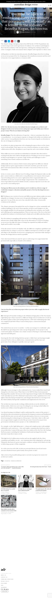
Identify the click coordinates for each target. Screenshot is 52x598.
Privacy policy (5, 581)
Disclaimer (4, 583)
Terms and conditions (7, 579)
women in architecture (16, 460)
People (29, 10)
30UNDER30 (4, 587)
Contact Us (4, 577)
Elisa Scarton (21, 492)
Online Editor (5, 492)
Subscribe (5, 591)
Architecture (24, 10)
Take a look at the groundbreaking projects (13, 455)
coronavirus (7, 460)
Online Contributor (41, 492)
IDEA (2, 585)
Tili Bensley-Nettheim (25, 32)
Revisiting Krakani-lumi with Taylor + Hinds (40, 466)
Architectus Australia (16, 54)
